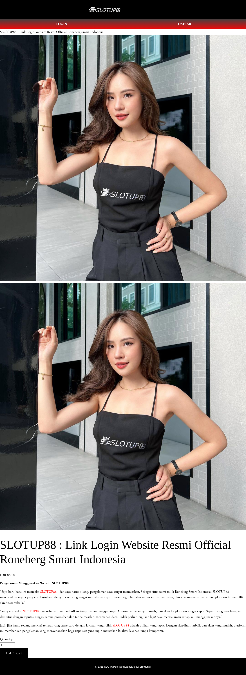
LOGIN (61, 24)
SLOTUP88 (48, 591)
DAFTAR (184, 24)
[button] (14, 653)
